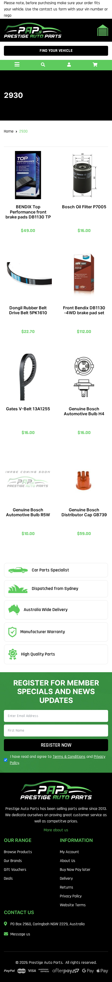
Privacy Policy (71, 896)
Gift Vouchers (15, 869)
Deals (8, 878)
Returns (66, 887)
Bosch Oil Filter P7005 (84, 206)
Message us (20, 934)
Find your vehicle (56, 50)
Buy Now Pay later (75, 869)
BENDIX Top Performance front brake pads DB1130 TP (28, 211)
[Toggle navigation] (17, 65)
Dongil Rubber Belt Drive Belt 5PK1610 (28, 310)
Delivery (66, 878)
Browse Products (18, 852)
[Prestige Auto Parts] (32, 30)
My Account (69, 852)
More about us (56, 830)
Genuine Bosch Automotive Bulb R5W (28, 512)
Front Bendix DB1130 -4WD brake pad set (84, 310)
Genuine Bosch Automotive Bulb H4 (84, 411)
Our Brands (13, 861)
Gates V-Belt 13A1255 (28, 408)
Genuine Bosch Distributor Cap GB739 (84, 512)
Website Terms (73, 905)
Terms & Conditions (69, 756)
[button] (43, 65)
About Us (67, 861)
